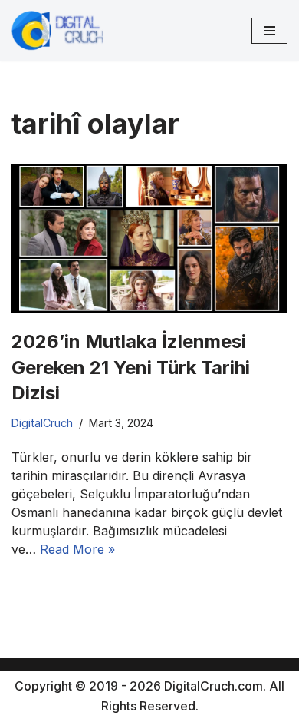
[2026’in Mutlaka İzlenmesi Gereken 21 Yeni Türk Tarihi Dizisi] (150, 238)
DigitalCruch (42, 422)
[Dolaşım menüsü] (269, 31)
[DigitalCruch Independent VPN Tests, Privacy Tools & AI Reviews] (58, 31)
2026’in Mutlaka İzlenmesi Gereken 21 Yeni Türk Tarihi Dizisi (131, 367)
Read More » (77, 549)
